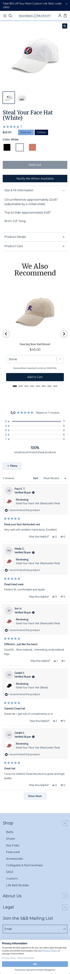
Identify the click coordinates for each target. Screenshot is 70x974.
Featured (13, 852)
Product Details (15, 236)
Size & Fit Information (18, 190)
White (19, 147)
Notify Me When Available (35, 178)
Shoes (10, 838)
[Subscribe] (64, 929)
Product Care (13, 246)
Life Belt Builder (17, 885)
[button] (12, 127)
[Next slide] (63, 333)
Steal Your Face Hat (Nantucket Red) (38, 503)
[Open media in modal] (64, 26)
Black (7, 147)
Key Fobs (12, 845)
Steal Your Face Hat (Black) (32, 687)
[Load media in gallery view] (9, 98)
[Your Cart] (65, 16)
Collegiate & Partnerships (24, 865)
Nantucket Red (32, 147)
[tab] (15, 386)
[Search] (10, 16)
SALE (9, 872)
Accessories (14, 858)
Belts (10, 832)
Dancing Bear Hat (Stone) (35, 344)
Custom (12, 878)
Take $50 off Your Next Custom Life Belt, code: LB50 (32, 5)
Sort (36, 478)
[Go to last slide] (6, 333)
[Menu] (5, 16)
